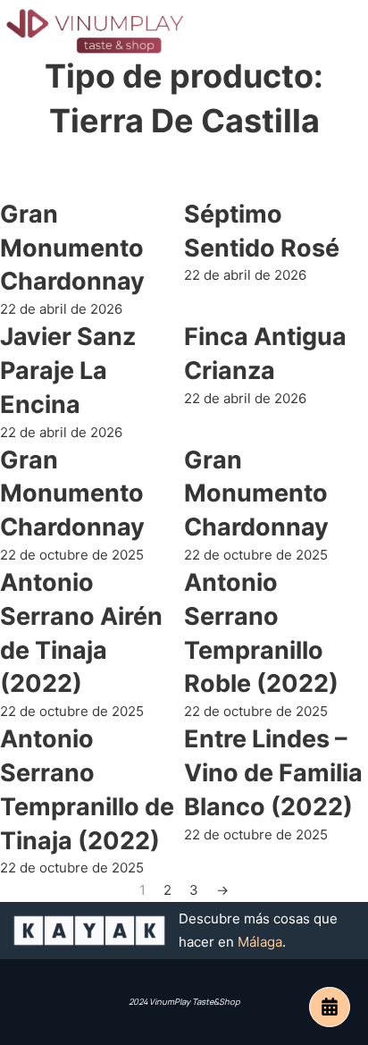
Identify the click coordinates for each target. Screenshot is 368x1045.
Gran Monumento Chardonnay (72, 248)
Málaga (260, 941)
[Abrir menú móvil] (341, 31)
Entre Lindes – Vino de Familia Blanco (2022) (273, 773)
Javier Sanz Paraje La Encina (68, 370)
